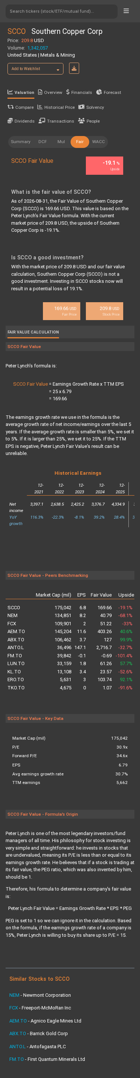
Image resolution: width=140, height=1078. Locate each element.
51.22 (106, 623)
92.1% (126, 679)
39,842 (64, 655)
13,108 (64, 671)
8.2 (83, 615)
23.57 (106, 671)
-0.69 (106, 655)
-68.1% (125, 615)
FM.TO (14, 655)
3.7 (83, 639)
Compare (24, 107)
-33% (127, 623)
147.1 (80, 647)
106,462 (63, 639)
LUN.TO (16, 663)
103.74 (104, 679)
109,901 (63, 623)
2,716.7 (104, 647)
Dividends (25, 121)
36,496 (64, 647)
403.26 (104, 631)
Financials (81, 92)
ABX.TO (15, 639)
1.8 (83, 663)
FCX (11, 623)
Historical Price (59, 107)
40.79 (106, 615)
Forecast (112, 92)
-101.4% (124, 655)
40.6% (126, 631)
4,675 (65, 687)
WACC (98, 141)
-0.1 (82, 655)
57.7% (126, 663)
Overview (53, 92)
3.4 (83, 671)
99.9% (126, 639)
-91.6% (125, 687)
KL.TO (14, 671)
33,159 (64, 663)
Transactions (60, 121)
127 (108, 639)
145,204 (63, 631)
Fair (80, 141)
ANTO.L (15, 647)
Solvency (95, 107)
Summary (21, 141)
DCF (42, 141)
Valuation (24, 92)
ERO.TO (15, 679)
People (93, 121)
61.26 (106, 663)
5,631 (65, 679)
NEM (12, 615)
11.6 (81, 631)
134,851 (63, 615)
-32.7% (125, 647)
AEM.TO (16, 631)
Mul (61, 141)
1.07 (107, 687)
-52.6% (125, 671)
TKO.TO (16, 687)
